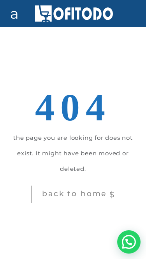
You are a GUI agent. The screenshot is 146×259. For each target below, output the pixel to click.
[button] (129, 242)
